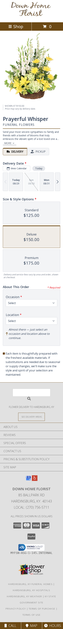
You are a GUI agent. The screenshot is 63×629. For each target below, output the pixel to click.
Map (32, 625)
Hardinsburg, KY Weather (24, 596)
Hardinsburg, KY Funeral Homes (30, 584)
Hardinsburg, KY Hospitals (31, 590)
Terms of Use (31, 614)
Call (11, 625)
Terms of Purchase (42, 608)
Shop (18, 26)
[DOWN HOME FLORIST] (31, 17)
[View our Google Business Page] (28, 480)
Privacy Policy (16, 608)
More (7, 143)
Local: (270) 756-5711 (31, 507)
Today (38, 168)
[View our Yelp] (34, 480)
